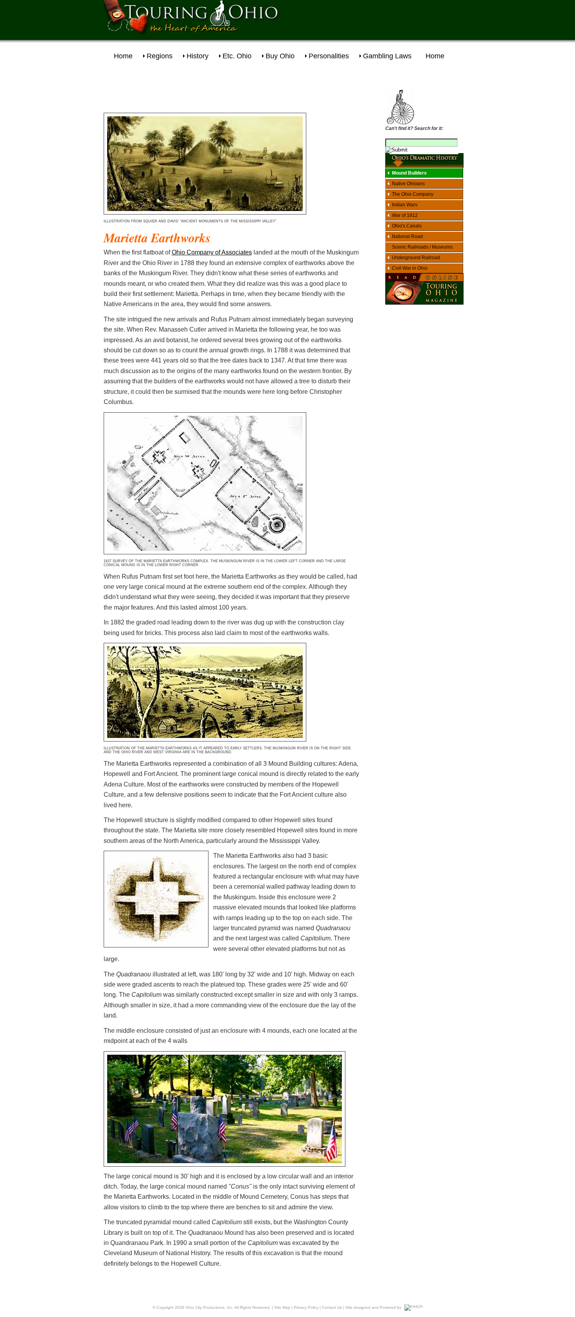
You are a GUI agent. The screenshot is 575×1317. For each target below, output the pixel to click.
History (197, 56)
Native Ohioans (408, 183)
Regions (159, 56)
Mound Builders (409, 173)
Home (123, 56)
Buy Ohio (280, 56)
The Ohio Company (412, 194)
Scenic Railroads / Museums (422, 247)
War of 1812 (405, 215)
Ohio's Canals (407, 226)
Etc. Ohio (237, 56)
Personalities (329, 56)
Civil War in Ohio (410, 268)
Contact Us (332, 1307)
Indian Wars (404, 204)
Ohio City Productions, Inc (208, 1307)
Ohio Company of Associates (212, 252)
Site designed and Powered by (373, 1307)
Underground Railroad (416, 257)
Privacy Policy (306, 1307)
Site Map (282, 1307)
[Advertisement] (387, 18)
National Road (407, 236)
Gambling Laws (387, 56)
